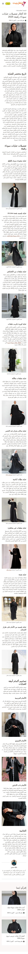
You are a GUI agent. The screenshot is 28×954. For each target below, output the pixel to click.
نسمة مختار (8, 569)
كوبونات (7, 3)
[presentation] (14, 898)
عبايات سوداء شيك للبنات (13, 236)
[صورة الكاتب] (25, 20)
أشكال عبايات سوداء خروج (14, 342)
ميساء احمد (17, 941)
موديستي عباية (9, 474)
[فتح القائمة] (3, 3)
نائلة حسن (19, 20)
